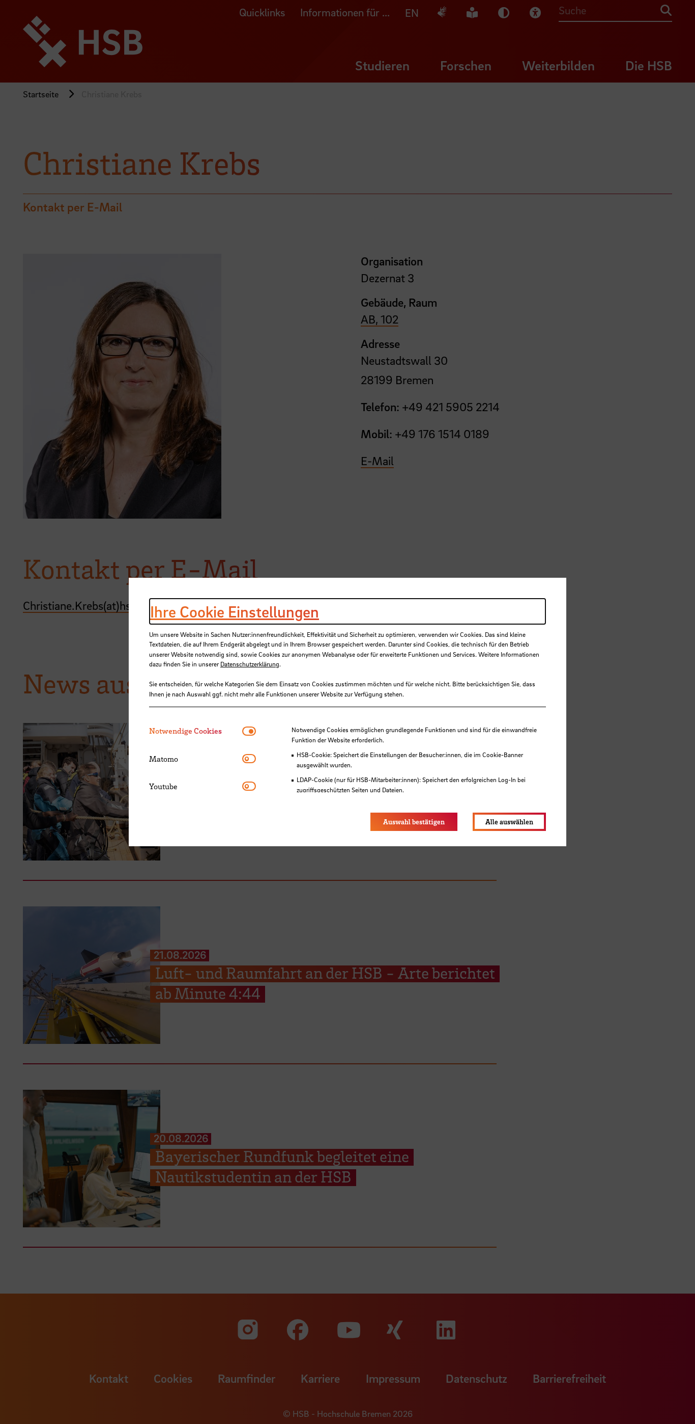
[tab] (195, 731)
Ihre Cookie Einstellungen (234, 611)
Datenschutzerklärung (249, 664)
